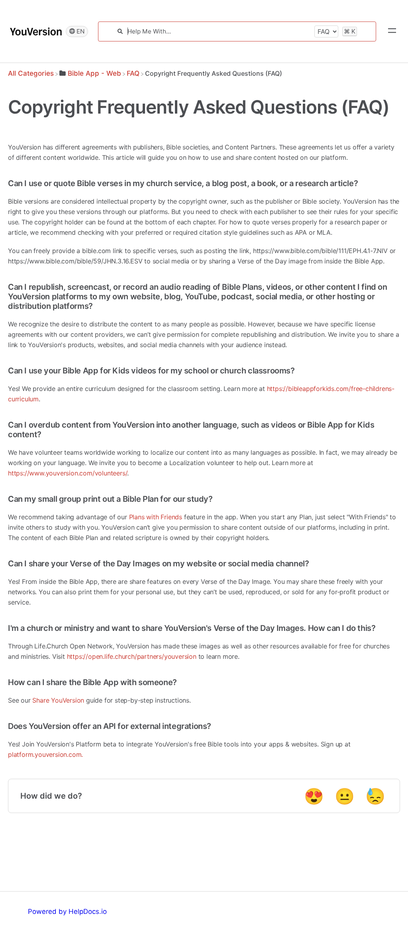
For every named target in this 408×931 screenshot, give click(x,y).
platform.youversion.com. (45, 754)
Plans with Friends (155, 517)
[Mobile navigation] (392, 31)
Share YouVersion (58, 700)
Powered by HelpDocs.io (67, 911)
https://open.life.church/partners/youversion (131, 656)
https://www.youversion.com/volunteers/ (67, 473)
